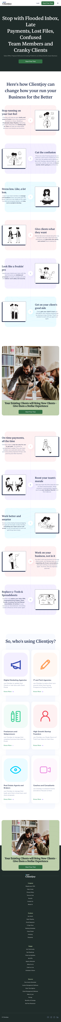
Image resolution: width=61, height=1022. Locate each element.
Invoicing (30, 934)
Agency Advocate (30, 961)
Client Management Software (30, 991)
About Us (30, 904)
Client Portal (30, 931)
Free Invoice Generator (30, 982)
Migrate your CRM (30, 886)
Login (38, 3)
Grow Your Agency (30, 988)
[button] (58, 3)
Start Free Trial (48, 3)
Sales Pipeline (30, 919)
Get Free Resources (30, 1003)
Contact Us (30, 901)
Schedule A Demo (30, 970)
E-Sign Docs (30, 925)
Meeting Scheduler (30, 928)
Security (30, 898)
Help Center (30, 889)
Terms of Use (30, 895)
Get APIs (30, 958)
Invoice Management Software (30, 985)
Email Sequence (30, 922)
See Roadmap (30, 952)
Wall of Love (30, 994)
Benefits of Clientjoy (30, 1000)
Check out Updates (30, 955)
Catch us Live (30, 967)
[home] (6, 3)
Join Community (30, 949)
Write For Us (30, 964)
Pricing (30, 997)
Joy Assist (30, 916)
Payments (30, 937)
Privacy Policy (30, 892)
